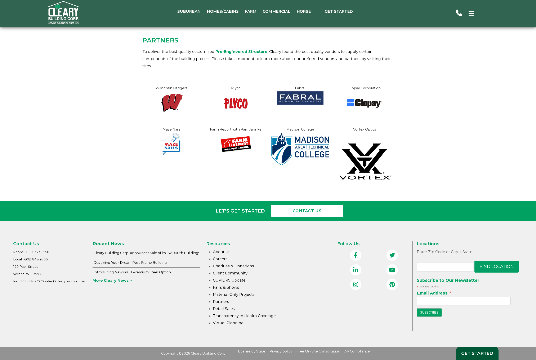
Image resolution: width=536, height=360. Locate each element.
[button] (471, 13)
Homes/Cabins (223, 11)
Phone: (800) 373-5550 (31, 252)
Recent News (108, 243)
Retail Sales (224, 308)
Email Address (434, 293)
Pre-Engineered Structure (241, 51)
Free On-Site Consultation (318, 351)
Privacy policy (280, 351)
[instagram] (355, 285)
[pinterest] (392, 285)
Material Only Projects (234, 294)
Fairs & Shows (226, 287)
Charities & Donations (233, 266)
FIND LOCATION (496, 266)
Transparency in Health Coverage (244, 316)
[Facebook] (355, 255)
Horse (304, 11)
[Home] (63, 22)
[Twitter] (392, 255)
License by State (251, 351)
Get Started (339, 11)
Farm (250, 11)
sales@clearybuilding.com (65, 281)
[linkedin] (355, 270)
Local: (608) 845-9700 (30, 259)
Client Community (230, 273)
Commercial (276, 11)
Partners (221, 301)
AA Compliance (357, 351)
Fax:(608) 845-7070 (28, 281)
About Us (221, 252)
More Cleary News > (112, 280)
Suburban (189, 11)
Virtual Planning (228, 323)
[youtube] (392, 270)
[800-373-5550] (459, 14)
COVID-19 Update (229, 280)
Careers (220, 259)
